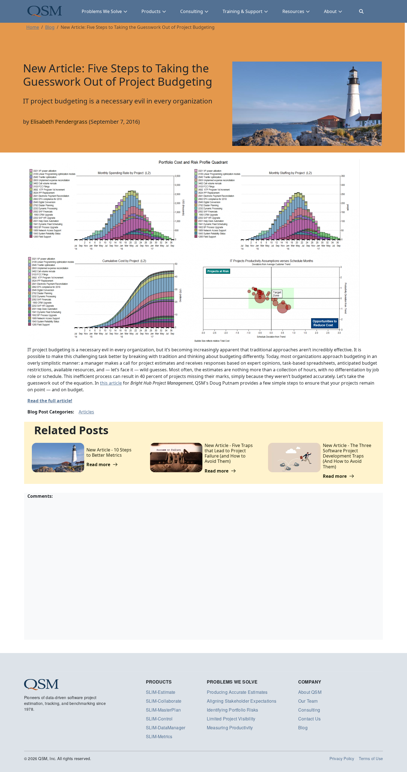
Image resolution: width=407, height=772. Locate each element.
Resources (293, 11)
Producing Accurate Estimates (237, 692)
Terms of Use (371, 758)
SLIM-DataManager (165, 727)
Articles (86, 412)
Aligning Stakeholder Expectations (242, 701)
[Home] (44, 11)
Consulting (191, 11)
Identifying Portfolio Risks (232, 710)
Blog (50, 27)
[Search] (361, 11)
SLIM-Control (159, 718)
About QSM (309, 692)
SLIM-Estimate (161, 692)
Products (151, 11)
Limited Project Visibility (231, 718)
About (330, 11)
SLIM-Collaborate (163, 701)
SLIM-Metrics (159, 736)
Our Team (308, 701)
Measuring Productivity (230, 727)
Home (32, 27)
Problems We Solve (102, 11)
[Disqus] (203, 568)
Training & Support (242, 11)
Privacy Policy (341, 758)
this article (111, 383)
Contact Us (309, 718)
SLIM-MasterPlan (163, 710)
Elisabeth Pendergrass (58, 121)
